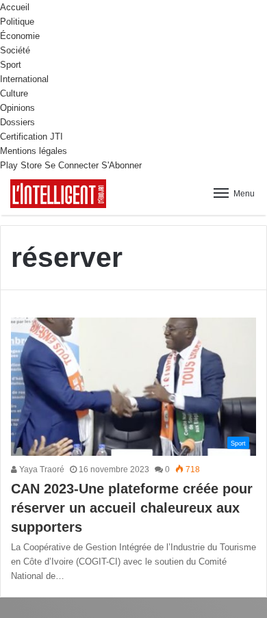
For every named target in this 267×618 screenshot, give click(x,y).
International (24, 79)
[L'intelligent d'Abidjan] (58, 193)
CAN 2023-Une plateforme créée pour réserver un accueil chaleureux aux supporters (132, 508)
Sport (10, 65)
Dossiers (17, 122)
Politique (17, 21)
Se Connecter (71, 165)
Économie (20, 36)
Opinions (17, 108)
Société (15, 50)
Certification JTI (31, 136)
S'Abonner (121, 165)
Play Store (21, 165)
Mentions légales (33, 151)
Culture (14, 93)
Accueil (14, 7)
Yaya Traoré (40, 469)
